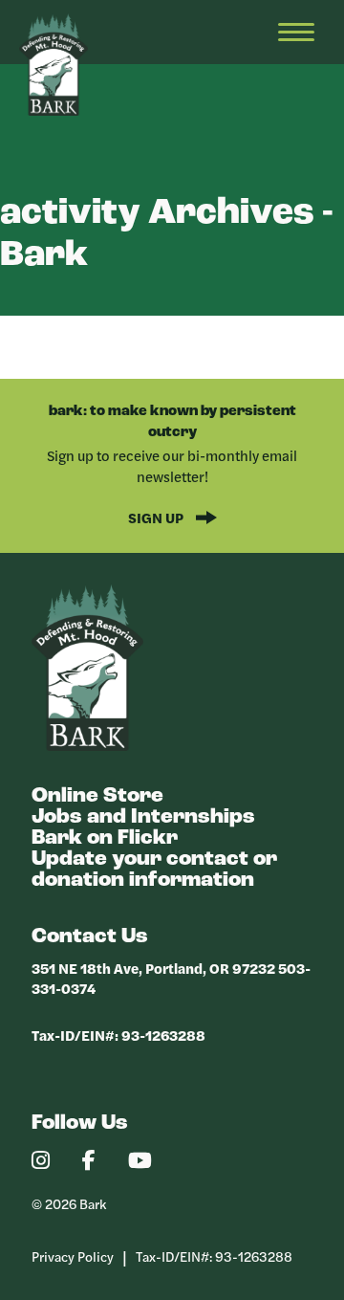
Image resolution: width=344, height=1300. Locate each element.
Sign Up (157, 517)
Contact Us (90, 937)
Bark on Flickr (105, 838)
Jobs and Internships (143, 817)
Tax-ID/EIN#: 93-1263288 (118, 1035)
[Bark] (87, 746)
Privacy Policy (73, 1256)
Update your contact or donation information (154, 870)
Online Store (97, 796)
